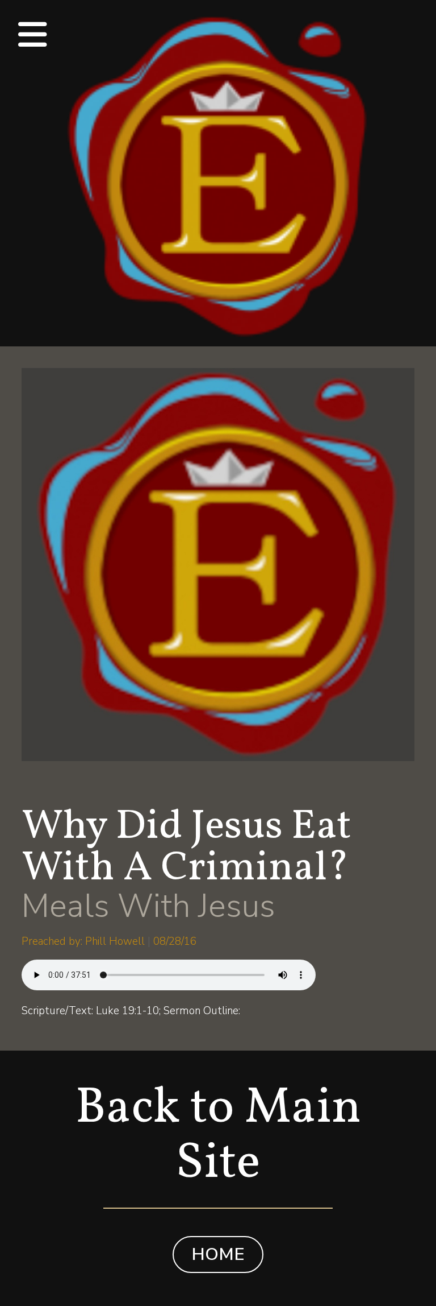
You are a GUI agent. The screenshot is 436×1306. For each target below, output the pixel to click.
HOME (218, 1254)
